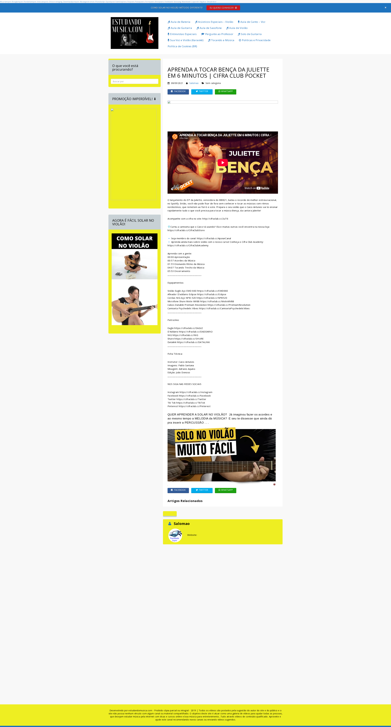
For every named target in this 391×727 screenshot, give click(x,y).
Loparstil (195, 1)
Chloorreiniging (55, 1)
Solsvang (177, 1)
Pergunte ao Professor (219, 34)
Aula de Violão (238, 28)
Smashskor (212, 1)
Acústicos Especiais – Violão (215, 22)
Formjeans (150, 1)
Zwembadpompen (71, 1)
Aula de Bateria (180, 22)
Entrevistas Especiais (183, 34)
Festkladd (169, 1)
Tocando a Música (222, 40)
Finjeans (131, 1)
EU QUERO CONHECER (222, 7)
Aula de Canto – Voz (252, 22)
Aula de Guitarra (181, 28)
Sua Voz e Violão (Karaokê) (186, 40)
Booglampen (17, 1)
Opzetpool (110, 1)
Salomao (194, 83)
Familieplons (121, 1)
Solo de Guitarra (251, 34)
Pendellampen (30, 1)
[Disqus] (223, 583)
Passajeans (139, 1)
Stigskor (202, 1)
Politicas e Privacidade (256, 40)
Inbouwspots (42, 1)
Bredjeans (159, 1)
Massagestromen (87, 1)
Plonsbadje (100, 1)
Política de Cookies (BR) (182, 46)
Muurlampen (5, 1)
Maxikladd (186, 1)
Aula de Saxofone (210, 28)
